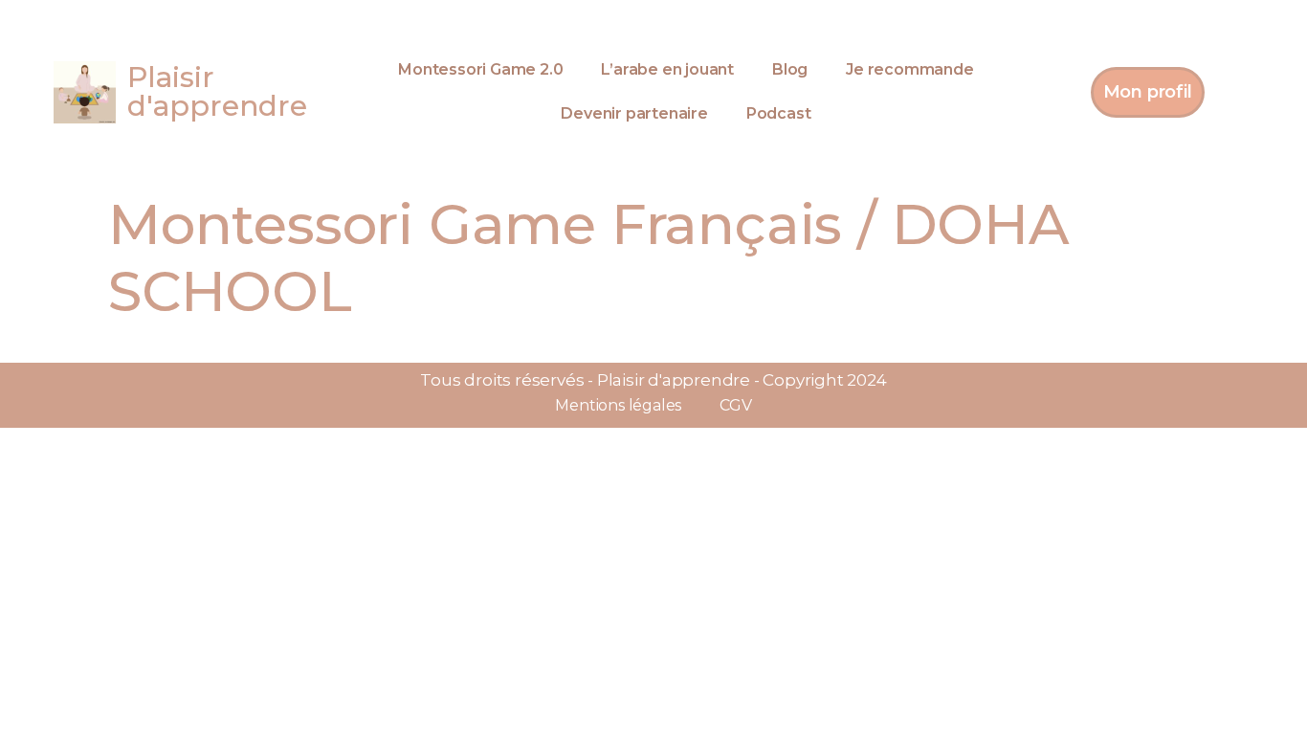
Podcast (778, 113)
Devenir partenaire (634, 113)
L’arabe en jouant (667, 69)
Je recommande (909, 69)
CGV (735, 405)
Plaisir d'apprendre (217, 91)
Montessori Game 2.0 (480, 69)
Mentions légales (618, 405)
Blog (790, 69)
